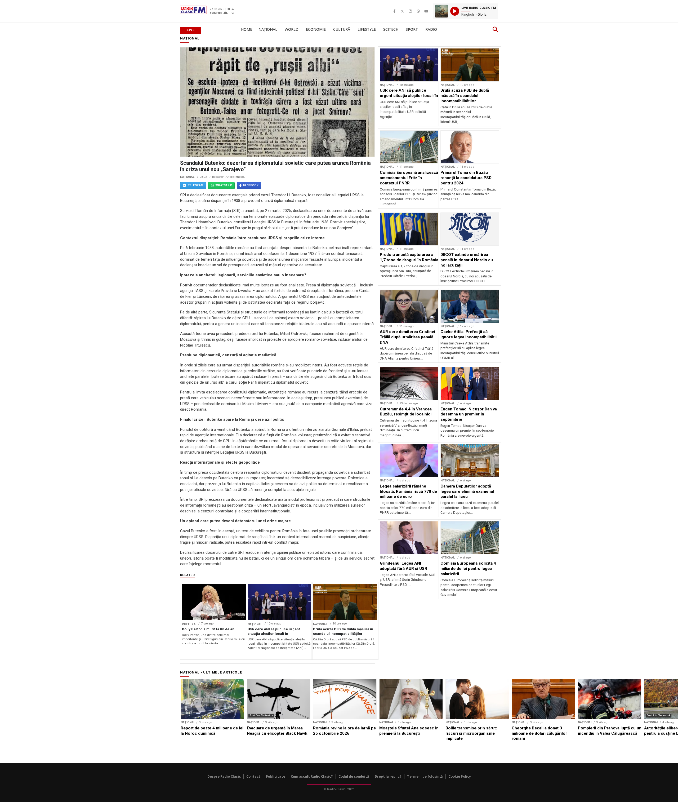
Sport (412, 29)
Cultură (341, 29)
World (291, 29)
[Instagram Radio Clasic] (410, 11)
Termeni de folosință (425, 776)
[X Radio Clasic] (402, 11)
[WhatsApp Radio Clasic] (418, 11)
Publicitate (275, 776)
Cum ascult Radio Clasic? (312, 776)
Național (267, 29)
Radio (431, 29)
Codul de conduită (353, 776)
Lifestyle (367, 29)
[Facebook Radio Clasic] (394, 11)
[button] (465, 11)
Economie (316, 29)
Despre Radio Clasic (224, 776)
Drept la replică (388, 776)
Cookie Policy (459, 776)
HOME (246, 29)
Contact (253, 776)
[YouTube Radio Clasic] (426, 11)
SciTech (390, 29)
